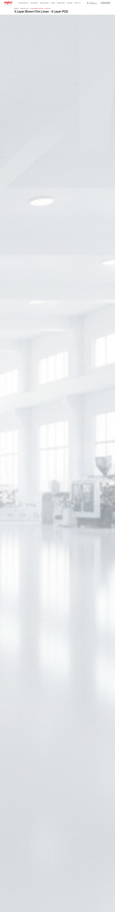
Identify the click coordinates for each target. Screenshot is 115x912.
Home (17, 8)
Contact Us (77, 3)
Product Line (24, 8)
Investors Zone (61, 3)
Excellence (69, 3)
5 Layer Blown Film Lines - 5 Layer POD (40, 8)
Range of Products (23, 3)
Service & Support (44, 3)
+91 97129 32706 (93, 3)
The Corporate (34, 3)
